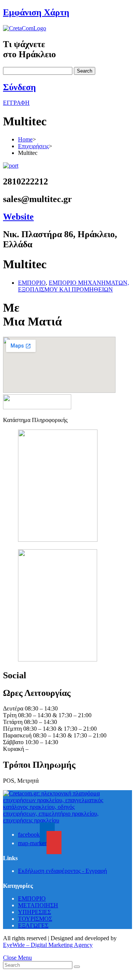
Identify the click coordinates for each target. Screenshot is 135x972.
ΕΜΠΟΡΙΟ (32, 282)
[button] (16, 103)
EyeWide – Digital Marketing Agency (48, 945)
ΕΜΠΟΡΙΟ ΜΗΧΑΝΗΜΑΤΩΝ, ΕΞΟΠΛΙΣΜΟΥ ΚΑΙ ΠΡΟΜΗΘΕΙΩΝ (73, 286)
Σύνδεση (19, 87)
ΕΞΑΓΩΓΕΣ (33, 925)
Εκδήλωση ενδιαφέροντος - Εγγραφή (62, 871)
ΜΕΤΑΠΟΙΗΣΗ (38, 905)
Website (18, 216)
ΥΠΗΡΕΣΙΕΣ (34, 912)
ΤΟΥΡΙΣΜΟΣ (35, 919)
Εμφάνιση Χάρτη (36, 12)
